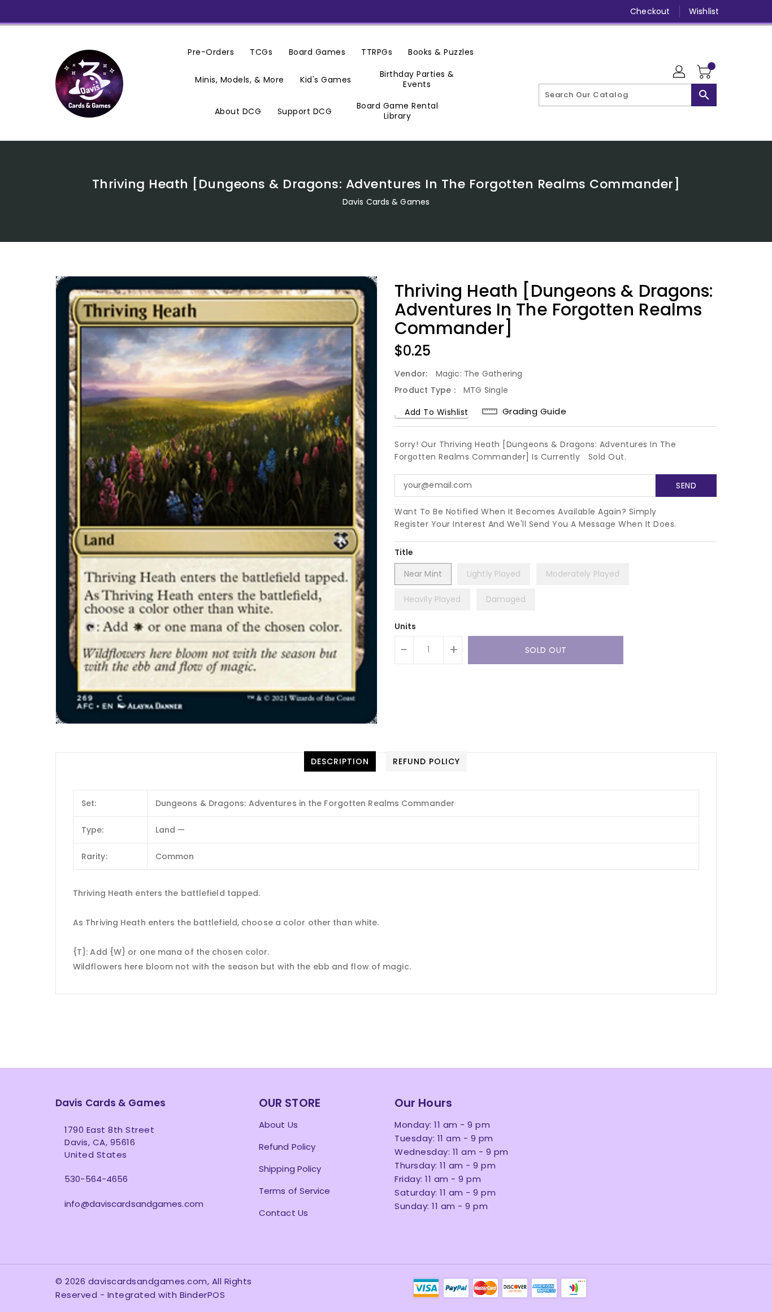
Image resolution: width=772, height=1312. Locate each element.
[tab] (340, 761)
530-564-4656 (96, 1179)
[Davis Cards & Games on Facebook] (39, 11)
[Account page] (680, 72)
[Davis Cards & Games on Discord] (125, 11)
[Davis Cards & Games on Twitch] (147, 11)
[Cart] (705, 72)
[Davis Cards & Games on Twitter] (61, 11)
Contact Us (283, 1213)
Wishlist (704, 11)
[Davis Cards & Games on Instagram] (82, 11)
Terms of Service (295, 1191)
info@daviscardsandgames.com (133, 1204)
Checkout (650, 11)
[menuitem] (211, 51)
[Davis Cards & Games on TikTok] (169, 11)
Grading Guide (534, 411)
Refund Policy (287, 1147)
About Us (278, 1125)
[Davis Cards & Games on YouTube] (104, 11)
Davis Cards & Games (386, 201)
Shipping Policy (290, 1169)
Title (404, 552)
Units (405, 626)
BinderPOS (202, 1295)
